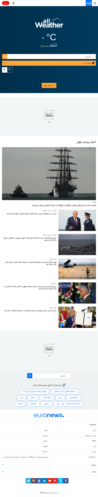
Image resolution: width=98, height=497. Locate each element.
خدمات (93, 465)
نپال (58, 403)
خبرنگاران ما (92, 457)
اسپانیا (33, 397)
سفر (95, 446)
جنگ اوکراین (73, 397)
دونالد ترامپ (47, 397)
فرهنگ (45, 446)
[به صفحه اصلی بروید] (89, 3)
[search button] (4, 56)
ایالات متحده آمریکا (73, 403)
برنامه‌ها (44, 451)
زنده (5, 3)
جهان (45, 430)
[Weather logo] (49, 25)
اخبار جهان (52, 259)
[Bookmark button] (41, 46)
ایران (60, 397)
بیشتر (94, 471)
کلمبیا (94, 202)
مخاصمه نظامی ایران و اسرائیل (64, 391)
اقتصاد (20, 403)
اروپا (94, 430)
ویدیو (94, 451)
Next (94, 441)
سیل (21, 397)
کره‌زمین (44, 435)
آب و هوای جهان (49, 85)
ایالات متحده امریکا (49, 211)
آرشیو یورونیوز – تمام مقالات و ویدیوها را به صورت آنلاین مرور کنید (25, 457)
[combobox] (49, 56)
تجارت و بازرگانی (90, 435)
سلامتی (46, 403)
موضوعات (92, 424)
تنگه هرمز (33, 403)
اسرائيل (53, 283)
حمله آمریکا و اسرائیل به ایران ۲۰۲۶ (35, 391)
